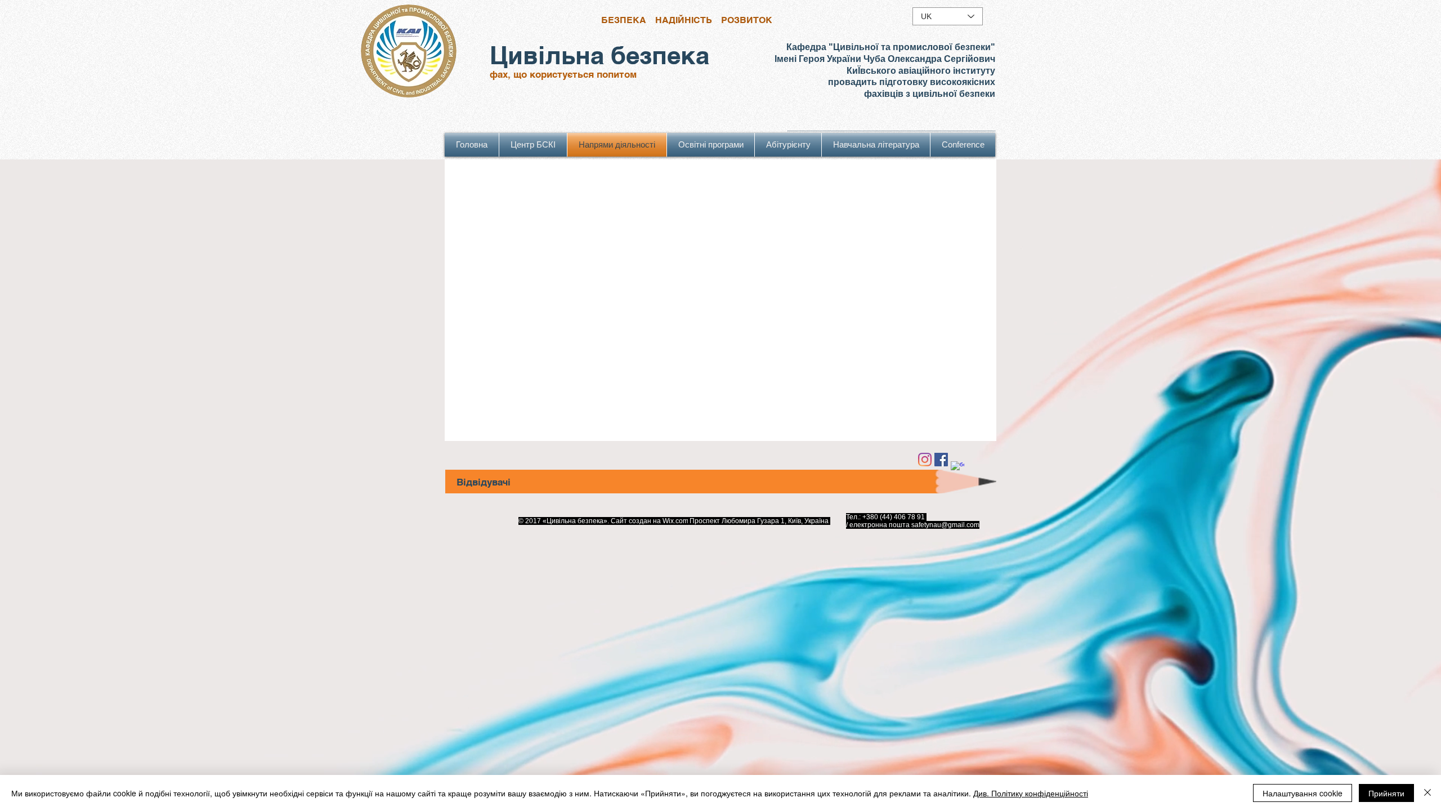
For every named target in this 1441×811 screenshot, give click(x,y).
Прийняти (1386, 793)
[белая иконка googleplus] (957, 468)
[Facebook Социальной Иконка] (941, 459)
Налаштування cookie (1302, 793)
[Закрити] (1427, 793)
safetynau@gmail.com (945, 525)
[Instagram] (925, 459)
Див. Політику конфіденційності (1030, 793)
